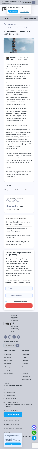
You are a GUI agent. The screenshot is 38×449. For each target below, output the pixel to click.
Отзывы (24, 357)
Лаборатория (7, 367)
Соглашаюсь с (17, 301)
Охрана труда (7, 363)
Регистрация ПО (8, 370)
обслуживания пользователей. (12, 440)
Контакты (25, 373)
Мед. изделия (7, 357)
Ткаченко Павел (12, 59)
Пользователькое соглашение (11, 424)
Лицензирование (8, 373)
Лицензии (25, 360)
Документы (25, 370)
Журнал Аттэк (26, 376)
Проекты (24, 367)
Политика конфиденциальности (12, 420)
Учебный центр (8, 354)
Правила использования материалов (13, 428)
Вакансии (25, 363)
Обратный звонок (13, 414)
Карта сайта (7, 432)
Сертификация (8, 360)
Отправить (19, 306)
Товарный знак (26, 379)
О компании (25, 354)
